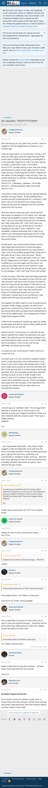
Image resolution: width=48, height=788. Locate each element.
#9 (46, 662)
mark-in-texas (15, 519)
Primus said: (7, 635)
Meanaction (14, 680)
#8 (46, 616)
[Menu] (4, 3)
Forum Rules (24, 59)
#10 (45, 690)
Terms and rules (18, 779)
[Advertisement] (24, 93)
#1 (46, 139)
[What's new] (39, 3)
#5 (46, 528)
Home (4, 781)
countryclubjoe (16, 394)
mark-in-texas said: (10, 556)
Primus (12, 570)
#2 (46, 403)
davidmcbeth (15, 652)
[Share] (42, 139)
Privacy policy (31, 779)
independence (8, 124)
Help (40, 779)
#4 (46, 480)
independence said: (10, 584)
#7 (46, 579)
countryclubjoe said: (10, 485)
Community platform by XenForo (22, 786)
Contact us (6, 779)
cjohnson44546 (16, 607)
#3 (46, 442)
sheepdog (13, 432)
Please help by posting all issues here (20, 26)
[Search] (44, 3)
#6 (46, 551)
